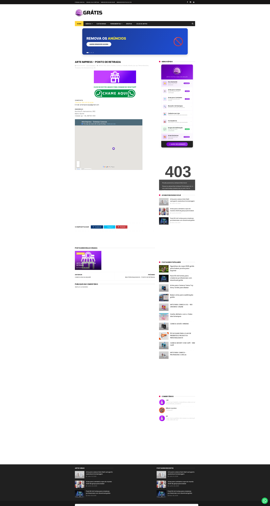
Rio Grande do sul (87, 68)
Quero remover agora (98, 44)
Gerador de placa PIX (124, 2)
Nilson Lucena (171, 408)
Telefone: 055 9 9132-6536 (84, 102)
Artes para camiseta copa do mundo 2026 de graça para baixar (182, 210)
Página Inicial (80, 2)
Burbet (113, 65)
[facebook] (187, 2)
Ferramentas (115, 24)
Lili (167, 416)
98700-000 (102, 65)
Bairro (109, 65)
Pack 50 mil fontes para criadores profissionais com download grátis (182, 219)
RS (95, 68)
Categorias (101, 24)
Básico (88, 24)
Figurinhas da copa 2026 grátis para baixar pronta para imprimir (182, 268)
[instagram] (190, 2)
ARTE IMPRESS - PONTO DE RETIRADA (86, 264)
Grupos (129, 24)
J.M (167, 400)
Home (79, 24)
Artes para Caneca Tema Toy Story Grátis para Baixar (181, 286)
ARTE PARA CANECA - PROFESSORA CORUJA (178, 353)
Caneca (119, 65)
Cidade (124, 65)
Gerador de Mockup (108, 2)
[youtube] (193, 2)
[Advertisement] (156, 12)
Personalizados (143, 65)
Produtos (78, 68)
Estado (130, 65)
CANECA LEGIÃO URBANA (179, 324)
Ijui (134, 65)
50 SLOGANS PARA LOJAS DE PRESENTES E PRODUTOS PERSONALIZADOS (180, 335)
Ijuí (137, 65)
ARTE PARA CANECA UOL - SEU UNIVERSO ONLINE (181, 305)
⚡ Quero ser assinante (177, 144)
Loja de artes (141, 24)
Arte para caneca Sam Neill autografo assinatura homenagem (182, 200)
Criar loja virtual (92, 2)
